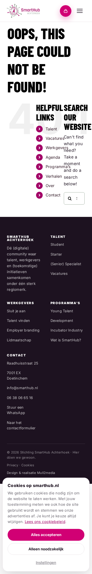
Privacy (12, 465)
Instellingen (46, 562)
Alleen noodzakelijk (46, 549)
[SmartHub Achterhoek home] (23, 11)
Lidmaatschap (19, 340)
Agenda (53, 157)
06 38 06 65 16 (20, 398)
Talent (51, 128)
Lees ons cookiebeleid (45, 521)
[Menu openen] (79, 10)
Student (57, 244)
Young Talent (62, 311)
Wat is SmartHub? (66, 340)
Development (62, 320)
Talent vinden (18, 320)
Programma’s (58, 166)
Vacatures (55, 138)
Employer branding (23, 330)
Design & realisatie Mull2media (31, 473)
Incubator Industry (67, 330)
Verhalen (54, 176)
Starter (56, 254)
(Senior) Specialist (66, 264)
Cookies (27, 465)
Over (50, 185)
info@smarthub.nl (22, 388)
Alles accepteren (46, 534)
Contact (53, 194)
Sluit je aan (16, 311)
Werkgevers (57, 147)
